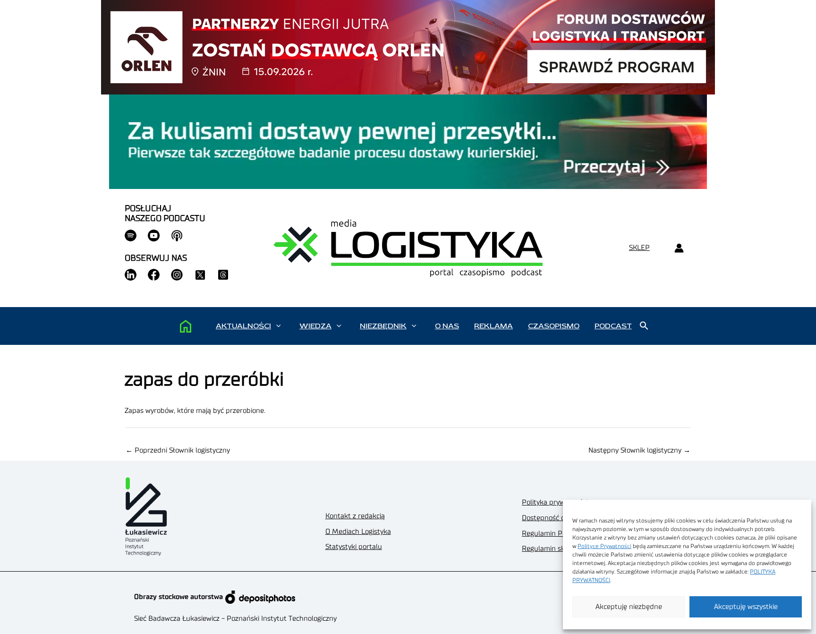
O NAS (447, 326)
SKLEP (639, 247)
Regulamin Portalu (552, 533)
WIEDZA (315, 326)
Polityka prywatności (554, 502)
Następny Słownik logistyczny (639, 450)
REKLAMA (493, 326)
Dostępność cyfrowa (554, 518)
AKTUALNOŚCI (243, 326)
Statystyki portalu (353, 546)
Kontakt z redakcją (355, 516)
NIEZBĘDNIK (383, 326)
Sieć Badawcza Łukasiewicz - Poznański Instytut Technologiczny (235, 618)
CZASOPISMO (553, 326)
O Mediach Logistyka (358, 531)
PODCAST (613, 326)
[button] (278, 326)
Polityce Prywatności (604, 546)
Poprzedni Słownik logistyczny (178, 450)
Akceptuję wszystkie (746, 606)
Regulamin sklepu (550, 548)
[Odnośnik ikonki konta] (678, 248)
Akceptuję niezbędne (628, 606)
